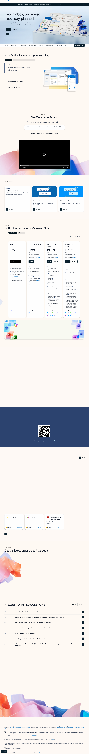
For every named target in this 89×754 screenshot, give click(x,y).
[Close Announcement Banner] (83, 4)
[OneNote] (48, 315)
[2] (5, 730)
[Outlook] (29, 313)
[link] (6, 46)
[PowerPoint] (55, 313)
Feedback (4, 751)
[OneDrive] (32, 313)
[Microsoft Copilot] (48, 313)
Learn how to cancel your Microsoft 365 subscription (20, 727)
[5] (5, 746)
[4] (5, 741)
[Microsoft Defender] (52, 315)
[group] (17, 199)
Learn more (34, 735)
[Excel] (52, 313)
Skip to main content (4, 0)
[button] (9, 209)
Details (53, 739)
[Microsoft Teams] (55, 315)
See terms (38, 257)
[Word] (50, 313)
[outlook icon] (11, 311)
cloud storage (16, 276)
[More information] (33, 276)
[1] (4, 724)
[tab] (8, 60)
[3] (5, 737)
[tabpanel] (44, 82)
